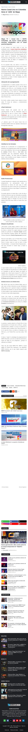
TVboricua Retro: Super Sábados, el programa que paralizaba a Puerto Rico (17, 675)
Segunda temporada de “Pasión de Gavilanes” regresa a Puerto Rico (16, 611)
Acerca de (7, 730)
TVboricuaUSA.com (17, 725)
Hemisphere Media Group (20, 385)
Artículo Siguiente (22, 487)
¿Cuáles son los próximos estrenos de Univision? (17, 558)
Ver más (25, 395)
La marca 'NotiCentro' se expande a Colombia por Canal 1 (12, 443)
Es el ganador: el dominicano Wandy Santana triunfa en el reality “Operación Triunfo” (17, 625)
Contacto (21, 730)
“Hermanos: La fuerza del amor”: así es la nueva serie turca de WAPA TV (17, 575)
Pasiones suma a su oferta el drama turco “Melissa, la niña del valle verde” (17, 684)
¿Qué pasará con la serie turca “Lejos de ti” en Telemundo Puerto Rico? (17, 690)
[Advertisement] (14, 18)
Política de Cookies (14, 730)
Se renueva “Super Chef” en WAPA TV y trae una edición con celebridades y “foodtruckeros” (17, 588)
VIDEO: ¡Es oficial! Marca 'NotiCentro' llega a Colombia (14, 426)
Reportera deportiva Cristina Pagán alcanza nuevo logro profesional (16, 570)
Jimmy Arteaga (5, 387)
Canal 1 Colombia (10, 385)
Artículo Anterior (5, 487)
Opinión (10, 387)
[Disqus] (14, 465)
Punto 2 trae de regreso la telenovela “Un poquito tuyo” (16, 581)
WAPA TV (16, 387)
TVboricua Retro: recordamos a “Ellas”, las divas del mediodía (17, 662)
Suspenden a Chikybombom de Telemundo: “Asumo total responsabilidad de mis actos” (15, 599)
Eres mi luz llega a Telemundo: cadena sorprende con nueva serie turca (17, 696)
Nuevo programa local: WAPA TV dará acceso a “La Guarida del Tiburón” (16, 605)
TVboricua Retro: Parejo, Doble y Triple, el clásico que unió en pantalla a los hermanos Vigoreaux (17, 669)
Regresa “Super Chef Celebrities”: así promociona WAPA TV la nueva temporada (16, 652)
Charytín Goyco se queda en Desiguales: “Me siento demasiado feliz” (16, 618)
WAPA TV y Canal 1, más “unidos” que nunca (11, 410)
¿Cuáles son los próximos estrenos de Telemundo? (17, 564)
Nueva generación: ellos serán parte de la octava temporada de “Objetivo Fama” (13, 546)
